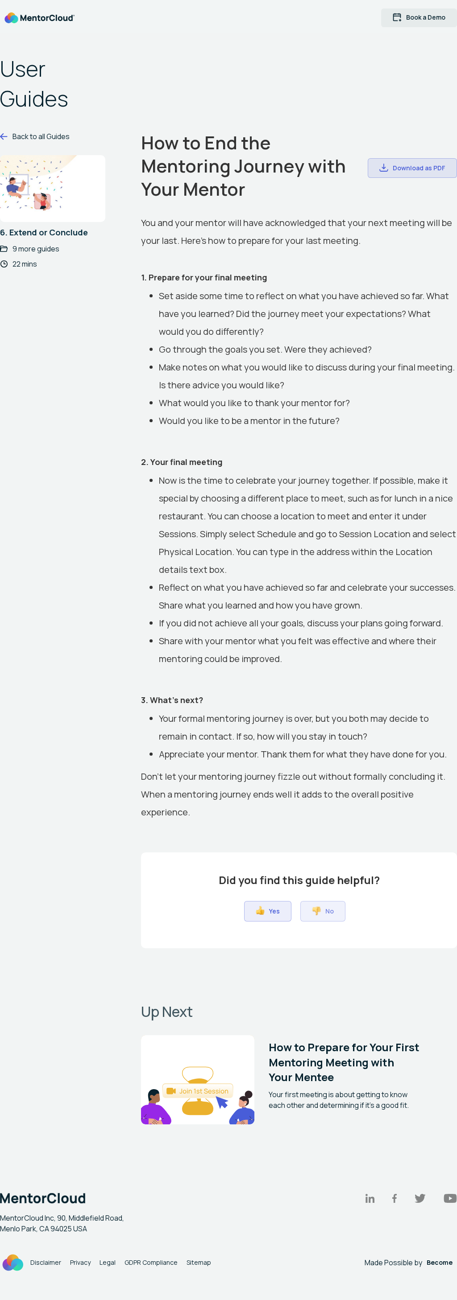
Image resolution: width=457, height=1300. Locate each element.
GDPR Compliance (151, 1262)
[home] (39, 18)
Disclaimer (45, 1262)
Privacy (80, 1262)
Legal (108, 1262)
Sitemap (199, 1262)
